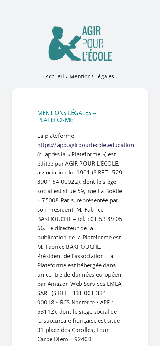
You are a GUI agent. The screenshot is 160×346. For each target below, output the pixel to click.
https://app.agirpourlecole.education (85, 144)
